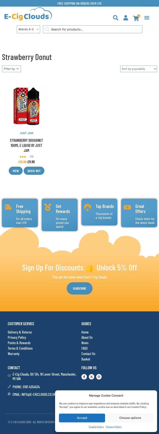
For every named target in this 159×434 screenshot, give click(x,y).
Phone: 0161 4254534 (26, 387)
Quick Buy (34, 171)
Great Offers (140, 208)
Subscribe (79, 288)
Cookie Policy (96, 426)
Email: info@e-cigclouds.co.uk (34, 394)
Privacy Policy (114, 426)
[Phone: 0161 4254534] (9, 386)
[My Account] (125, 17)
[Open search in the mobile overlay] (92, 29)
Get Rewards (63, 208)
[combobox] (28, 29)
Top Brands (105, 206)
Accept (82, 418)
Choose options (130, 418)
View (16, 171)
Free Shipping (23, 208)
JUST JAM (26, 133)
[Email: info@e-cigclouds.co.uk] (9, 393)
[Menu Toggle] (146, 17)
